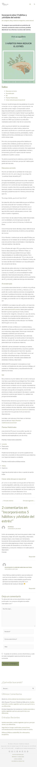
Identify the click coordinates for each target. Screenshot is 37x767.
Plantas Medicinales (12, 97)
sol (24, 378)
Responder (32, 556)
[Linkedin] (22, 751)
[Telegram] (17, 751)
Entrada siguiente (29, 500)
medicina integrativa (19, 20)
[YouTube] (20, 751)
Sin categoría (5, 20)
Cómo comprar (18, 759)
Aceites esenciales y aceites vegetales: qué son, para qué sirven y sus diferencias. (18, 704)
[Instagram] (12, 751)
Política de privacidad (18, 754)
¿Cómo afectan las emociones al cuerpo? (19, 699)
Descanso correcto (11, 91)
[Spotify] (27, 751)
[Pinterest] (25, 751)
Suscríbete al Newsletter (18, 761)
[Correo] (14, 751)
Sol (7, 95)
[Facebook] (9, 751)
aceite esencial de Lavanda (12, 309)
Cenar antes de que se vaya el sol (15, 100)
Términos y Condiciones (18, 756)
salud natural (30, 20)
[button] (34, 4)
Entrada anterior (7, 500)
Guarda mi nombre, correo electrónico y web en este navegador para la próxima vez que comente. (18, 656)
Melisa (4, 466)
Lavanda (4, 444)
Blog (11, 20)
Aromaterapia (10, 93)
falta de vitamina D (22, 409)
